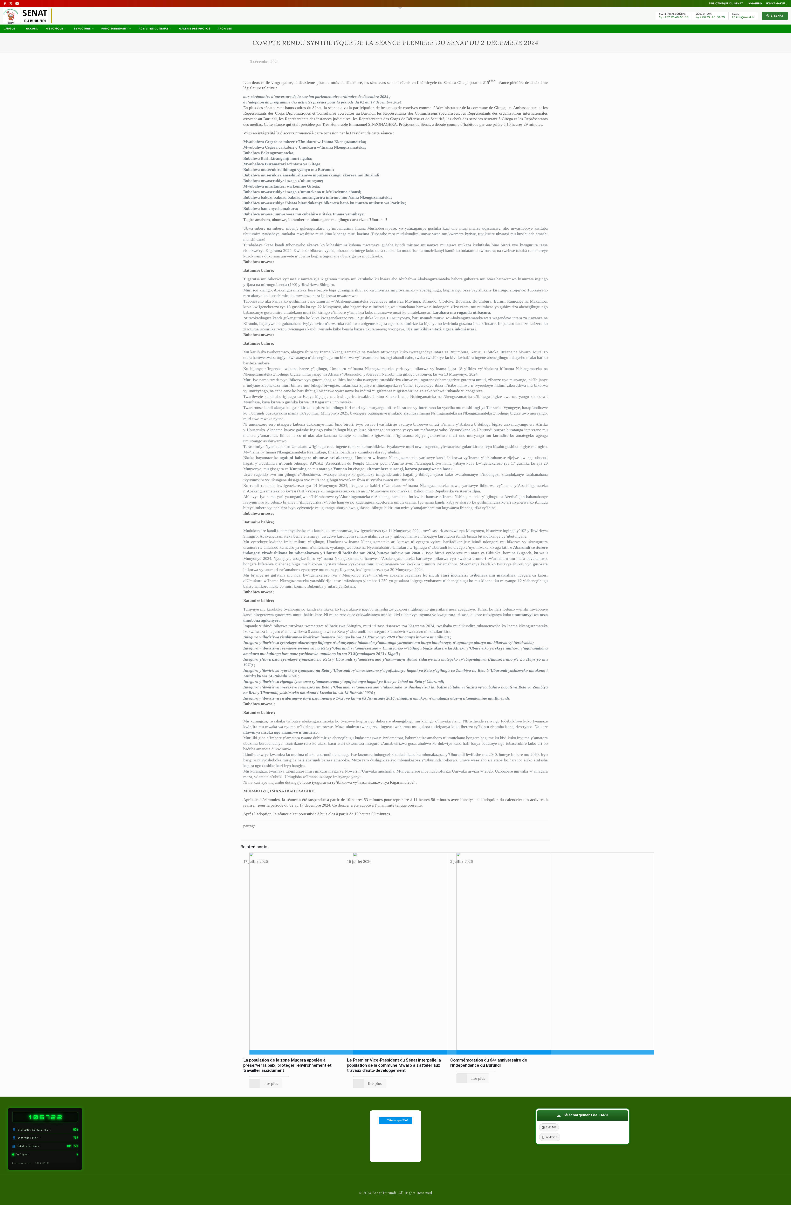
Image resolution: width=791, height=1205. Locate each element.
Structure (82, 28)
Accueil (32, 28)
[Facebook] (5, 3)
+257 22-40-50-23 (712, 17)
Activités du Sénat (153, 28)
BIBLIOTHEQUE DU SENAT (726, 3)
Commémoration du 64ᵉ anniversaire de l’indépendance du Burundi (488, 1063)
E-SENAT (777, 15)
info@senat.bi (745, 17)
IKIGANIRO (755, 3)
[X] (11, 3)
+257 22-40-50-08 (675, 17)
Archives (225, 28)
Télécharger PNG (397, 1120)
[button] (582, 1115)
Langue (9, 28)
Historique (54, 28)
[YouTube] (17, 3)
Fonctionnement (114, 28)
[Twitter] (395, 1199)
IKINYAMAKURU (777, 3)
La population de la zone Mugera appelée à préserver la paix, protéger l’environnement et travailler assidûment (287, 1065)
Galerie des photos (194, 28)
